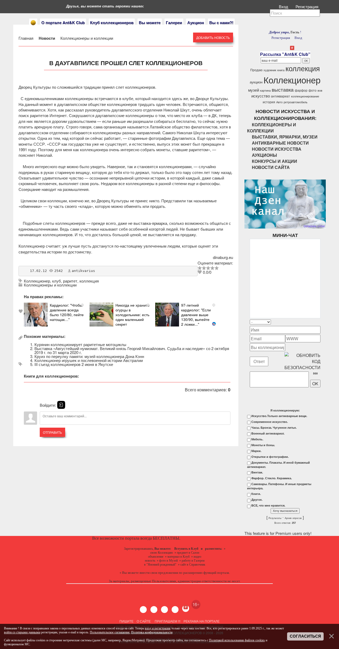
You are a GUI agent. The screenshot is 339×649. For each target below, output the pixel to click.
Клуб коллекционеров (111, 22)
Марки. (256, 451)
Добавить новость (213, 37)
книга (280, 70)
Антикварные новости (280, 143)
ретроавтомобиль (295, 102)
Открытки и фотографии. (270, 456)
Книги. (256, 493)
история (269, 102)
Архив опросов (293, 518)
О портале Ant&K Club (63, 22)
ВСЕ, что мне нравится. (268, 505)
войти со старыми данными (22, 632)
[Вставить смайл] (318, 322)
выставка (283, 89)
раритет (70, 281)
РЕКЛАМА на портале (202, 621)
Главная (26, 38)
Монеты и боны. (263, 445)
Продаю (256, 70)
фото (312, 90)
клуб (56, 281)
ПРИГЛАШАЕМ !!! (167, 621)
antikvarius (83, 271)
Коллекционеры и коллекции (86, 38)
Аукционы (264, 155)
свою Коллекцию (161, 552)
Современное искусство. (269, 421)
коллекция (89, 281)
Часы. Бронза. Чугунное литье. (274, 427)
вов (320, 90)
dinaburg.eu (223, 257)
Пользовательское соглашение (110, 632)
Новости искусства (276, 149)
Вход (284, 6)
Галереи (174, 22)
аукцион (256, 81)
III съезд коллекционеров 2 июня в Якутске (73, 364)
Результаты (275, 518)
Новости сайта (271, 167)
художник (270, 70)
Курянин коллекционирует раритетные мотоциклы (80, 344)
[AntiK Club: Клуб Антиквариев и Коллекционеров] (33, 23)
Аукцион (195, 22)
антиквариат (280, 96)
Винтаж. (257, 472)
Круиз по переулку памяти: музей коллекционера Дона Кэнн (89, 356)
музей (253, 90)
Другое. (256, 499)
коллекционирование (305, 96)
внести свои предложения (159, 573)
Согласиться (305, 636)
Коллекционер (37, 281)
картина (265, 90)
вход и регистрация (158, 628)
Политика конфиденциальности (151, 632)
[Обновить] (313, 322)
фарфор (301, 90)
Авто (279, 102)
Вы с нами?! (221, 22)
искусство (260, 96)
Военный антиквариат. (267, 433)
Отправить (52, 432)
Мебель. (257, 439)
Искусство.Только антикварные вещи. (279, 416)
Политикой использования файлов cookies (237, 640)
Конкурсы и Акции (274, 161)
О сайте (144, 621)
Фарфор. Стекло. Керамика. (271, 478)
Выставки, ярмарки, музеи (285, 137)
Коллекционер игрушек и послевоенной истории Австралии (88, 360)
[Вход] (61, 405)
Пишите (126, 621)
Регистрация (307, 6)
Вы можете (149, 22)
